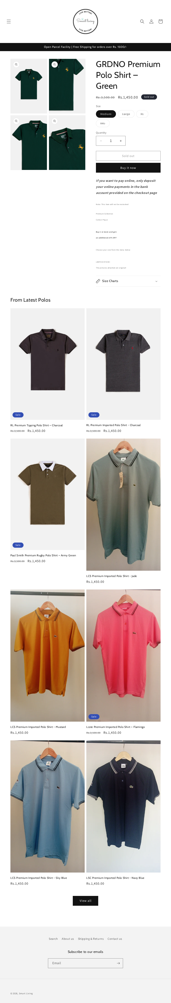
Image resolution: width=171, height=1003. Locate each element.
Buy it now (128, 168)
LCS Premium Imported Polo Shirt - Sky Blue (38, 877)
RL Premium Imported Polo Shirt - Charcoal (113, 425)
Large (128, 115)
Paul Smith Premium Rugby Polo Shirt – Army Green (43, 555)
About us (68, 939)
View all (86, 901)
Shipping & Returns (91, 939)
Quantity (101, 132)
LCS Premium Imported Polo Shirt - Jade (111, 576)
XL (144, 115)
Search (53, 939)
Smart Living (26, 993)
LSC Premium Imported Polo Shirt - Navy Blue (115, 877)
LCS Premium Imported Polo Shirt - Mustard (38, 727)
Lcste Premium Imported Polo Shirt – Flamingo (115, 727)
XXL (105, 124)
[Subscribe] (118, 963)
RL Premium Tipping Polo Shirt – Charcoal (36, 425)
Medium (108, 115)
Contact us (115, 939)
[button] (8, 21)
